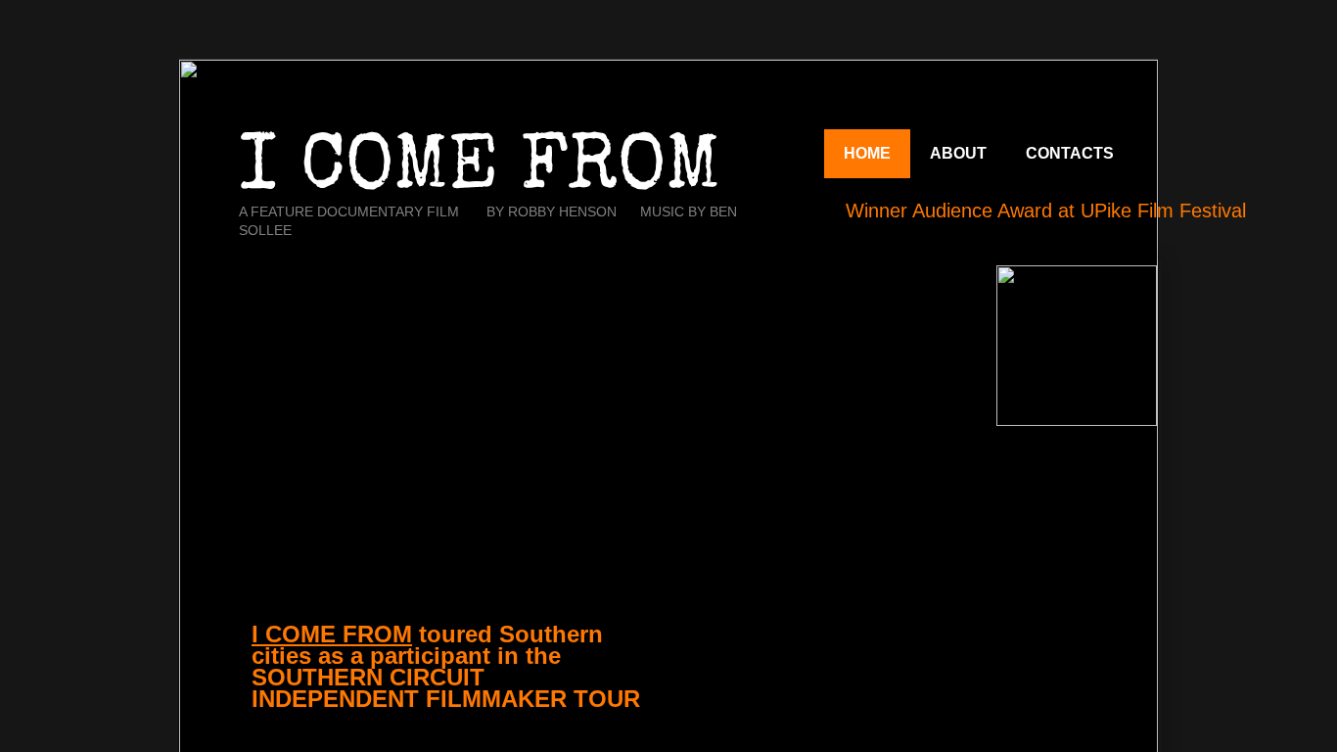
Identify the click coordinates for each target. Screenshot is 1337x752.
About (958, 153)
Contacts (1070, 153)
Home (867, 153)
